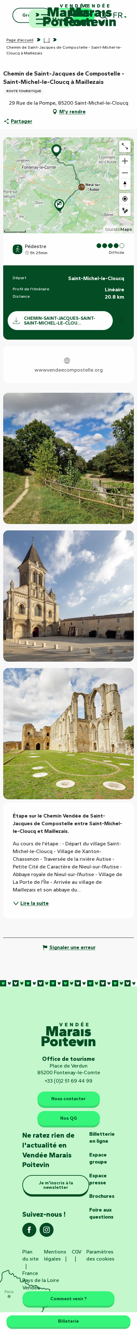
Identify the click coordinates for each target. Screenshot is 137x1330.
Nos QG (68, 1118)
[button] (68, 458)
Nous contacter (68, 1098)
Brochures (101, 1196)
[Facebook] (29, 1232)
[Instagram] (47, 1232)
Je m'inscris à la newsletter (56, 1185)
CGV (77, 1252)
